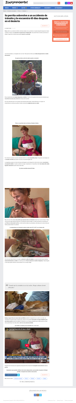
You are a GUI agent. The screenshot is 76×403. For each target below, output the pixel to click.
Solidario (47, 8)
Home (4, 11)
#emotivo (38, 378)
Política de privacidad (69, 400)
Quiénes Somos (60, 400)
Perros (19, 11)
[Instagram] (38, 395)
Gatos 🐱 (24, 8)
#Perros (26, 378)
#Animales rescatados (18, 378)
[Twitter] (40, 395)
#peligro (44, 378)
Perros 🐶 (15, 8)
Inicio (7, 8)
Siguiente (44, 25)
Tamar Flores (8, 28)
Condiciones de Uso (51, 400)
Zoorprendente (6, 400)
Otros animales (35, 8)
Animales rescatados (11, 11)
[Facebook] (35, 395)
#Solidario (32, 378)
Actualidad (58, 8)
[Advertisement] (27, 44)
